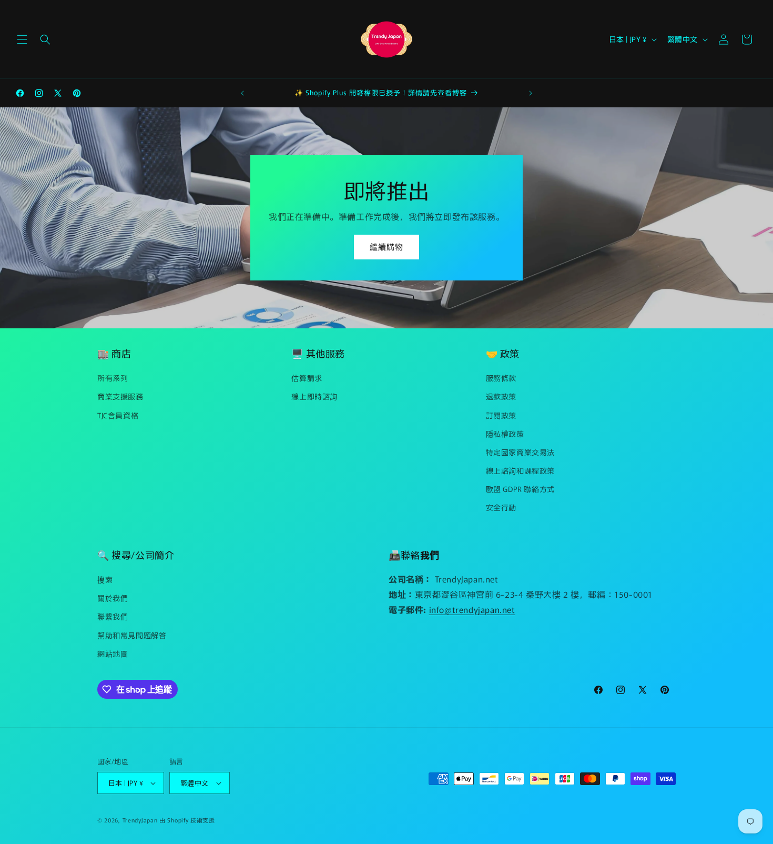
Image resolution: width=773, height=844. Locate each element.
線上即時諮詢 (314, 396)
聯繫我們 (112, 616)
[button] (22, 39)
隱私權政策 (505, 433)
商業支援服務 (120, 396)
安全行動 (501, 508)
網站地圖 (112, 653)
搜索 (105, 579)
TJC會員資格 (117, 415)
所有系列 (112, 378)
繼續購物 (386, 246)
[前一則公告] (242, 93)
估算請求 (306, 378)
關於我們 (112, 597)
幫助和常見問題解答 (131, 635)
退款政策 (501, 396)
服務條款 (501, 378)
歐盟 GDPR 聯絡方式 (520, 489)
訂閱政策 (501, 415)
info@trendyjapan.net (472, 609)
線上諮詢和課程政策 (520, 470)
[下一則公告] (530, 93)
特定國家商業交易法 (520, 452)
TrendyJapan (140, 820)
